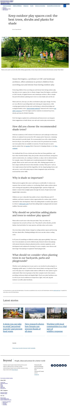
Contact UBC (2, 382)
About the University (4, 383)
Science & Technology (40, 6)
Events (1, 385)
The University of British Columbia (6, 0)
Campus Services (6, 3)
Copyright (4, 403)
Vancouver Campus (3, 392)
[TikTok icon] (65, 366)
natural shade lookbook (33, 108)
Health (29, 348)
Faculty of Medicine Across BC (5, 399)
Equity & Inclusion (7, 6)
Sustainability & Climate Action (54, 6)
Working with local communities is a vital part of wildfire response (57, 328)
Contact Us (36, 375)
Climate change (15, 348)
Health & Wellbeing (17, 6)
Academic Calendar (6, 2)
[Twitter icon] (57, 366)
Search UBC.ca (3, 388)
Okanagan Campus (3, 393)
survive (28, 146)
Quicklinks (4, 7)
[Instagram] (55, 366)
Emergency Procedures (7, 401)
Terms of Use (5, 402)
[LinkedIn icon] (60, 366)
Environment (25, 348)
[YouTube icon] (63, 366)
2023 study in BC (24, 204)
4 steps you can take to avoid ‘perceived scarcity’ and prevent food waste (12, 328)
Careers (1, 386)
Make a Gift (2, 387)
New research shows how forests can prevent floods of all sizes (34, 328)
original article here (56, 290)
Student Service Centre (7, 8)
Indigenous (25, 6)
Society (31, 6)
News (1, 384)
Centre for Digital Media (4, 398)
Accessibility (5, 404)
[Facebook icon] (52, 366)
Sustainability (33, 348)
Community (20, 348)
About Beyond (15, 370)
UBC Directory (5, 9)
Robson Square (3, 397)
